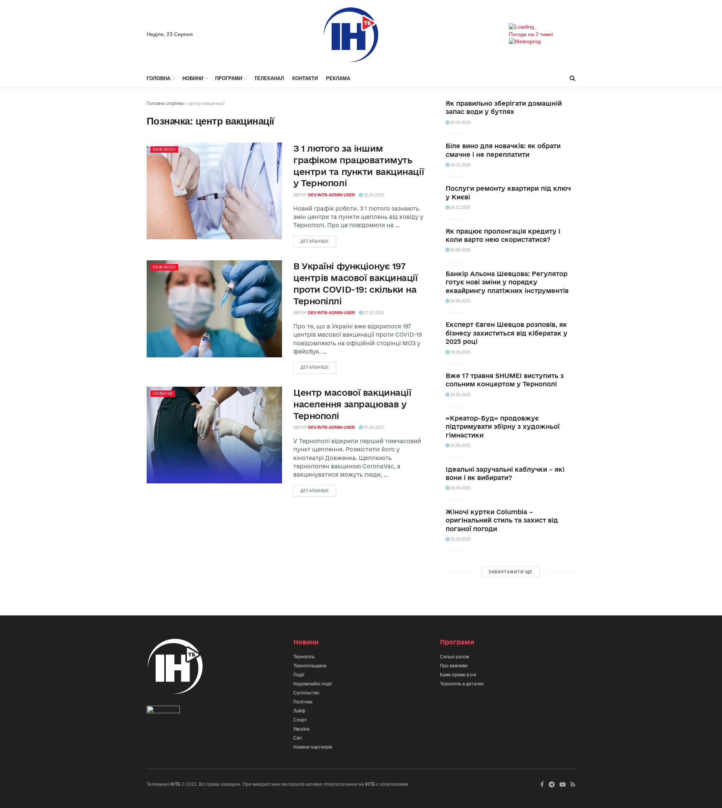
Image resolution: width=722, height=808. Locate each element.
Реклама (338, 78)
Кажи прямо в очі (458, 674)
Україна (301, 729)
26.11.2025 (459, 207)
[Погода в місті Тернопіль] (542, 27)
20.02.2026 (459, 122)
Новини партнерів (312, 747)
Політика (302, 702)
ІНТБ (175, 784)
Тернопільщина (309, 665)
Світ (297, 738)
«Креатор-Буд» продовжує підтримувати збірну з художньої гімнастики (503, 427)
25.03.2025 (459, 539)
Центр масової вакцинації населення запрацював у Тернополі (352, 404)
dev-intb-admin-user (331, 195)
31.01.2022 (373, 195)
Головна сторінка (165, 103)
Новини (192, 78)
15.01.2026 (459, 165)
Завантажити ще (510, 572)
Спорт (300, 720)
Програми (228, 78)
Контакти (305, 78)
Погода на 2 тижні (531, 34)
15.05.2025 (459, 394)
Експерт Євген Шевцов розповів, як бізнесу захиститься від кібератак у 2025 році (506, 333)
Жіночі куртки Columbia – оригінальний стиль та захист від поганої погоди (502, 520)
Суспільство (306, 693)
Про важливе (454, 665)
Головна (158, 78)
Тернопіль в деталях (462, 683)
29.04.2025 (459, 488)
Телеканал (269, 78)
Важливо (164, 149)
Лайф (299, 711)
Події (298, 674)
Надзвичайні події (312, 683)
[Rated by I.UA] (163, 711)
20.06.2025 (459, 250)
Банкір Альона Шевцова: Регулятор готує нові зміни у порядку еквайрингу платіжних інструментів (507, 282)
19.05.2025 (459, 352)
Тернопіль (304, 656)
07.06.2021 (373, 427)
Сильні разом (454, 656)
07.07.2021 (373, 312)
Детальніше (314, 241)
